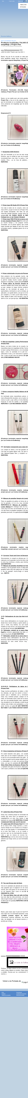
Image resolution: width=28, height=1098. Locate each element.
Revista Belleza (6, 36)
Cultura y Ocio (23, 4)
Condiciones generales (21, 993)
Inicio (3, 1)
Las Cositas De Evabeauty (8, 46)
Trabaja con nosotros (6, 995)
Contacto (3, 993)
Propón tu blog (11, 1)
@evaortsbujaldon (18, 46)
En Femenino (23, 6)
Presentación (19, 992)
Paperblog (8, 5)
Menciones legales (20, 995)
